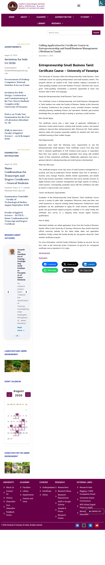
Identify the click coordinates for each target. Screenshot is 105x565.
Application (43, 258)
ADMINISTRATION (63, 17)
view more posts (23, 44)
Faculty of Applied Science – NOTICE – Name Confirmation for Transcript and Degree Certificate (16, 218)
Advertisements (13, 47)
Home (11, 17)
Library (41, 23)
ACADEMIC (41, 17)
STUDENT (85, 17)
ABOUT (24, 17)
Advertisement (44, 253)
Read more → (20, 328)
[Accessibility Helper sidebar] (102, 3)
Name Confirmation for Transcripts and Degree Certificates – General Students (17, 175)
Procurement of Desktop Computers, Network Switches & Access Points (17, 82)
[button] (79, 5)
